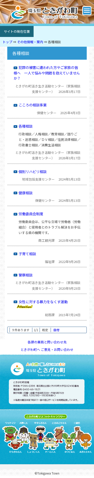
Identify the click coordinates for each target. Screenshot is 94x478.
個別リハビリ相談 (33, 171)
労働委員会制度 (31, 213)
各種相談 (54, 41)
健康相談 (26, 192)
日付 (56, 330)
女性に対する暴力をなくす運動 (43, 301)
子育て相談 (27, 253)
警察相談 (26, 274)
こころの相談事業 (33, 104)
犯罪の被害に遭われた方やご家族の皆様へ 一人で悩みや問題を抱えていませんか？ (47, 73)
